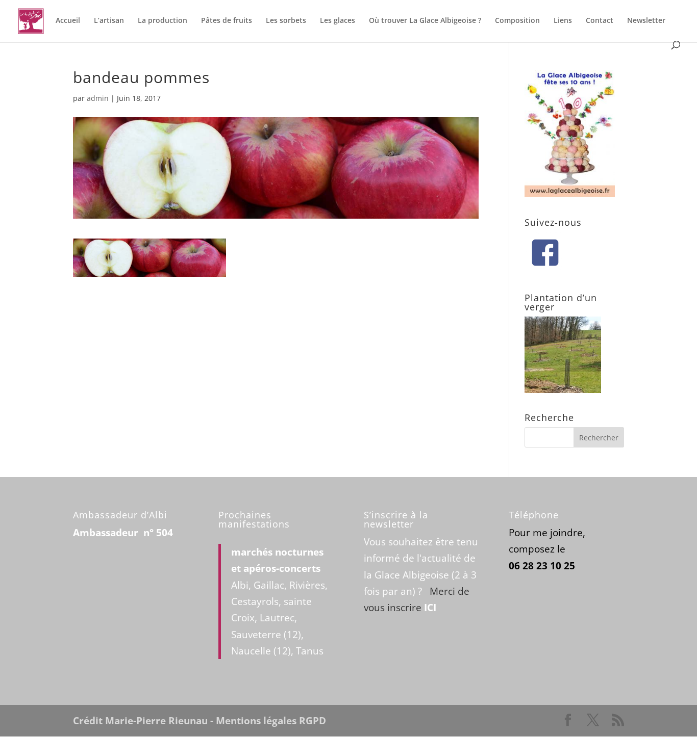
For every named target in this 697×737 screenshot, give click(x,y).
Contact (599, 21)
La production (162, 21)
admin (98, 98)
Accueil (68, 21)
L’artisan (109, 21)
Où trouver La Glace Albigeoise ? (425, 21)
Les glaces (337, 21)
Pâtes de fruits (226, 21)
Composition (517, 21)
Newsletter (646, 21)
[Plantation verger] (563, 389)
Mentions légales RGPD (271, 720)
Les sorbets (286, 21)
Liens (563, 21)
